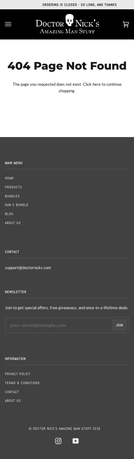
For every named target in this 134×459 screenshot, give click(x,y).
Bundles (12, 196)
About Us (13, 223)
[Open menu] (14, 24)
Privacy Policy (18, 374)
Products (13, 187)
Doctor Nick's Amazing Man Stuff (62, 428)
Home (9, 178)
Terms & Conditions (22, 383)
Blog (9, 214)
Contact (12, 392)
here (97, 84)
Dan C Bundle (17, 205)
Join (119, 325)
